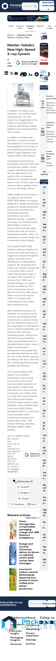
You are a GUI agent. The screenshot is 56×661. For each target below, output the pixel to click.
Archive (30, 643)
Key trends (49, 27)
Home (11, 26)
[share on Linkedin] (6, 74)
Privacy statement (32, 634)
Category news (30, 27)
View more (30, 517)
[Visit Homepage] (13, 11)
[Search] (35, 6)
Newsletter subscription (48, 4)
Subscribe (51, 603)
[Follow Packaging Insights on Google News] (52, 624)
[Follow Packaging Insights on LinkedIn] (41, 624)
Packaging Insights (16, 639)
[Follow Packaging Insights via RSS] (46, 624)
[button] (23, 486)
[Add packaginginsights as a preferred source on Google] (27, 63)
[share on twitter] (11, 74)
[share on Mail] (16, 74)
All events (44, 172)
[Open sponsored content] (28, 20)
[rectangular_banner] (44, 81)
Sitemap (31, 639)
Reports (40, 26)
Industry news (20, 27)
